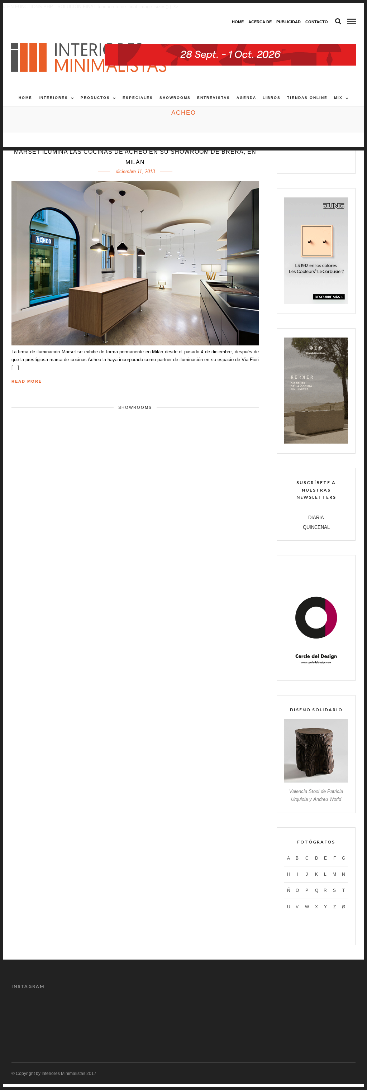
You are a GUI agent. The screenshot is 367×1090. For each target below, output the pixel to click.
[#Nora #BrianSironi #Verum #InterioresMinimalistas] (336, 1011)
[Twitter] (309, 159)
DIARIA (316, 517)
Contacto (316, 22)
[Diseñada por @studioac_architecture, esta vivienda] (162, 1011)
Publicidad (288, 22)
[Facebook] (293, 159)
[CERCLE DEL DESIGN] (316, 669)
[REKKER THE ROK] (316, 442)
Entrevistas (213, 98)
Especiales (138, 98)
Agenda (246, 98)
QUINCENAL (316, 527)
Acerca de (260, 22)
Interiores (53, 98)
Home (238, 22)
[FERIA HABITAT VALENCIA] (230, 48)
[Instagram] (339, 159)
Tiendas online (307, 98)
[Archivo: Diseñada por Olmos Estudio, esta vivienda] (31, 1011)
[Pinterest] (324, 159)
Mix (338, 98)
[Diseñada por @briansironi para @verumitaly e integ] (292, 1011)
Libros (272, 98)
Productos (95, 98)
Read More (26, 381)
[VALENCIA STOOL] (316, 781)
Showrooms (175, 98)
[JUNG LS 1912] (316, 302)
